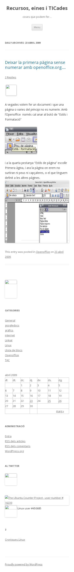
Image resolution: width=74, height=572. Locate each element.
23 (31, 401)
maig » (60, 411)
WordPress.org (14, 451)
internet (10, 335)
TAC (7, 360)
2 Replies (10, 77)
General (10, 320)
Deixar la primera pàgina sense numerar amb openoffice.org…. (35, 65)
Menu (37, 27)
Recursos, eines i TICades (37, 8)
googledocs (12, 325)
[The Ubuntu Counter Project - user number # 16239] (37, 503)
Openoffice (43, 252)
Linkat (8, 340)
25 (49, 401)
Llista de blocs (13, 350)
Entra (8, 436)
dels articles (15, 441)
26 (60, 401)
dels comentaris (17, 446)
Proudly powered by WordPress (23, 564)
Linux (8, 345)
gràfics (9, 330)
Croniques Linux (15, 539)
